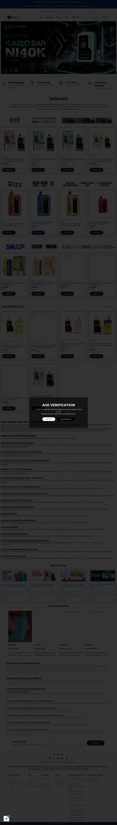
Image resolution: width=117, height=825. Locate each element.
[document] (58, 412)
